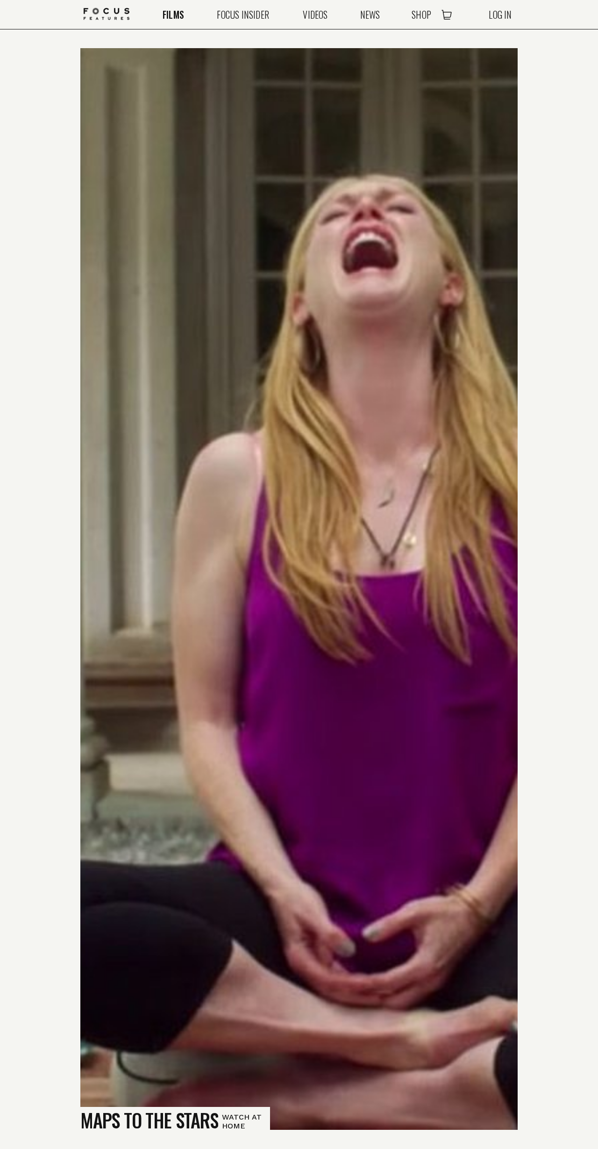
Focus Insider (243, 14)
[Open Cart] (446, 14)
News (370, 14)
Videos (315, 14)
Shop (421, 14)
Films (173, 14)
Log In (500, 14)
